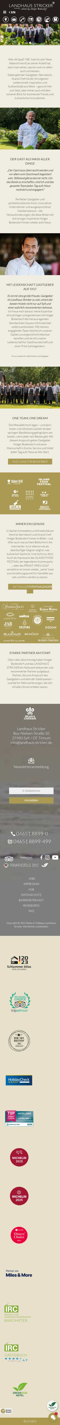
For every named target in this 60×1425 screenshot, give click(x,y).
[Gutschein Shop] (31, 19)
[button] (4, 9)
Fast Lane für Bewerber (30, 461)
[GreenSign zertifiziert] (45, 865)
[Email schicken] (14, 19)
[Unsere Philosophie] (47, 19)
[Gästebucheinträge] (55, 19)
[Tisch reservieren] (39, 19)
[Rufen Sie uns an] (22, 19)
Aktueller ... (32, 588)
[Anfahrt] (6, 19)
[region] (30, 29)
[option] (12, 12)
